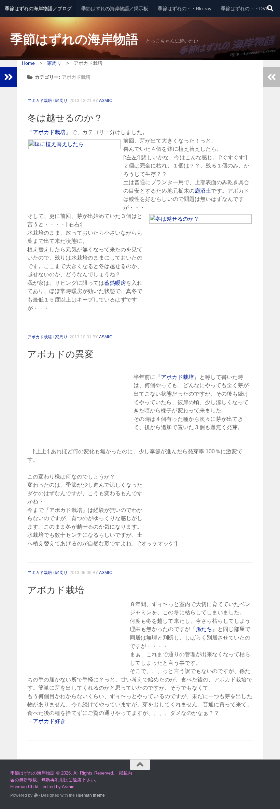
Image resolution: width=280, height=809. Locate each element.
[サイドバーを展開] (8, 77)
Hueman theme (90, 795)
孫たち (204, 629)
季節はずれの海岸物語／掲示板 (114, 8)
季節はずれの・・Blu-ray (184, 8)
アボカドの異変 (60, 354)
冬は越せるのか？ (65, 118)
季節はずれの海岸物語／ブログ (38, 8)
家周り (61, 100)
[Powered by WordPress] (36, 795)
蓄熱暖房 (115, 283)
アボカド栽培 (39, 100)
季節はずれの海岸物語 (74, 39)
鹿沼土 (203, 191)
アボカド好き (49, 721)
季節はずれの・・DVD (245, 8)
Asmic (105, 100)
